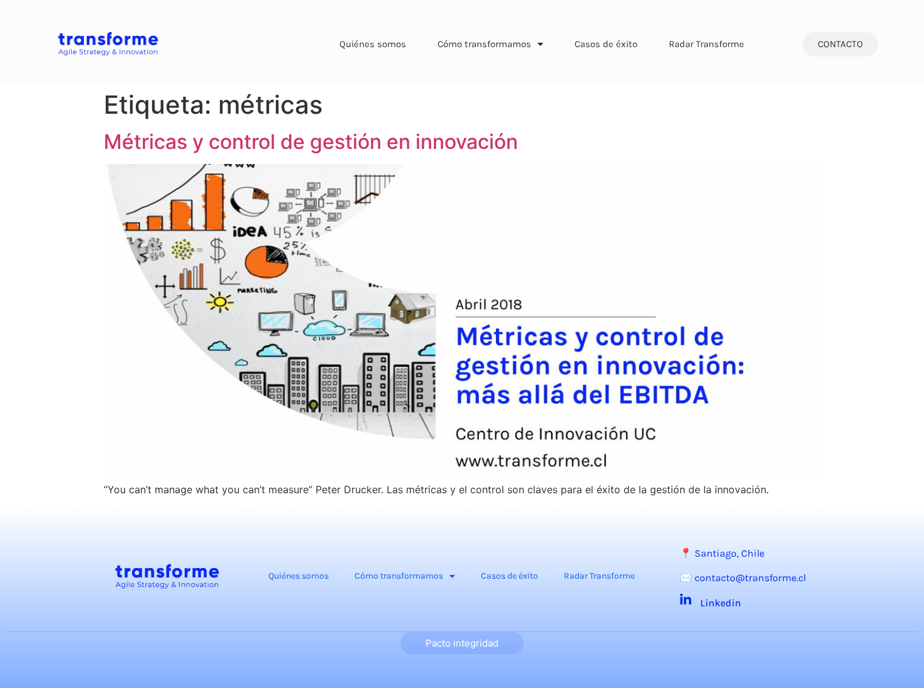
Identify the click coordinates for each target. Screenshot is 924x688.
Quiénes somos (372, 44)
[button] (840, 44)
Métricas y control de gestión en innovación (311, 141)
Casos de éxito (606, 44)
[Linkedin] (685, 600)
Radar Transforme (706, 44)
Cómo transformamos (484, 44)
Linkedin (720, 603)
